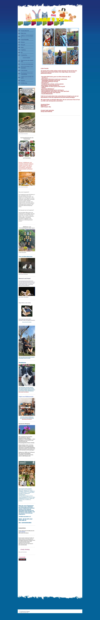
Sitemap (28, 611)
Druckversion (23, 611)
